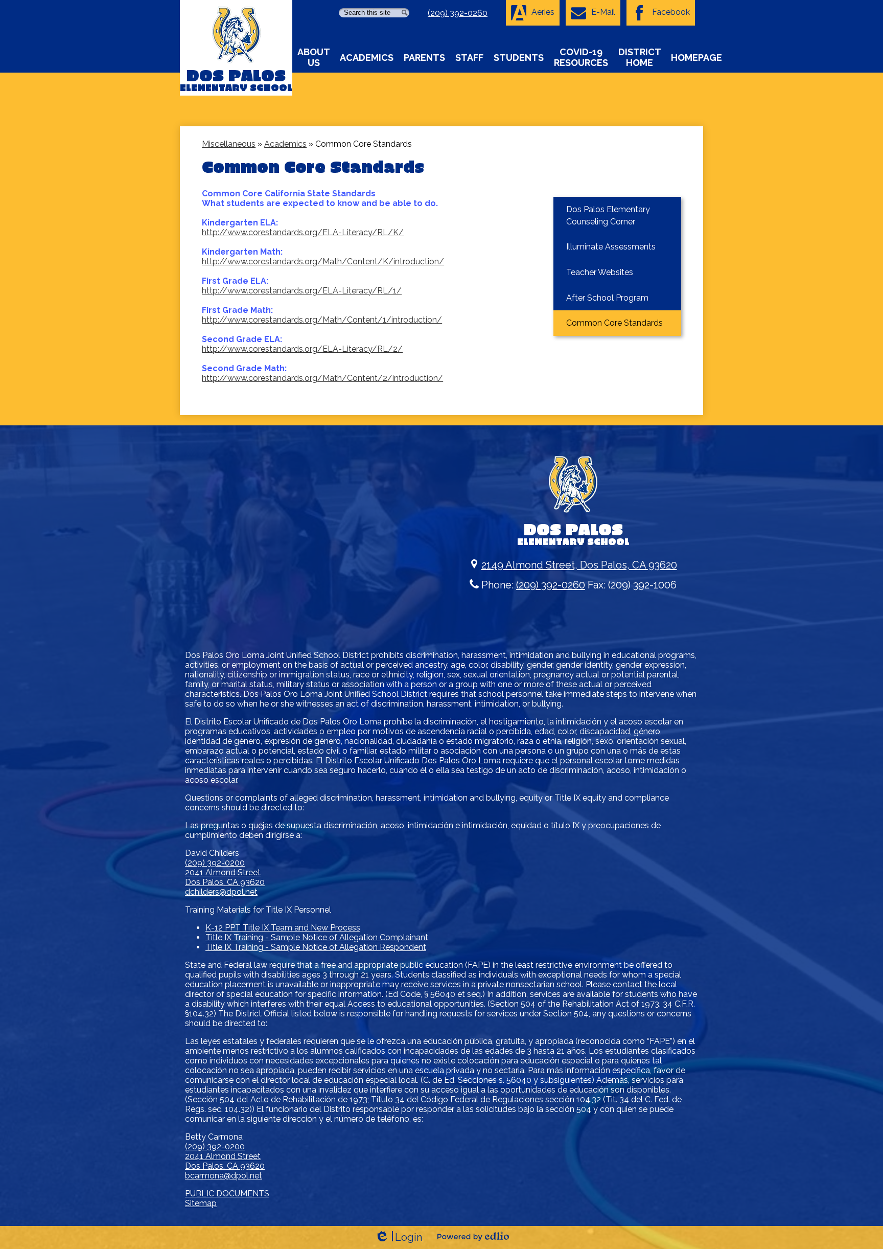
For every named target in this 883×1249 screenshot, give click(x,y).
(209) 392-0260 (457, 13)
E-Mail (603, 12)
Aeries (542, 12)
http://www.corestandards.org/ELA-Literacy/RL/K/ (303, 232)
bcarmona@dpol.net (223, 1175)
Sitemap (201, 1203)
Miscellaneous (228, 144)
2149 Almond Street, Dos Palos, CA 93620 (579, 565)
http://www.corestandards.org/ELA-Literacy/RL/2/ (302, 349)
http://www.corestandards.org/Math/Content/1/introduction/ (322, 320)
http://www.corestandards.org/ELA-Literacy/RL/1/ (302, 291)
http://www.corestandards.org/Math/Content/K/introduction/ (323, 261)
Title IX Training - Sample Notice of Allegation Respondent (315, 947)
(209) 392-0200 (215, 863)
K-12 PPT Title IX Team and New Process (282, 928)
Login (398, 1237)
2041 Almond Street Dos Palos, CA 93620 (225, 877)
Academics (285, 144)
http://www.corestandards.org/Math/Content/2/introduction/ (322, 378)
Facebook (671, 12)
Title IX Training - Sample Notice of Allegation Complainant (316, 937)
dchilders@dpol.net (221, 892)
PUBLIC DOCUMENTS (227, 1193)
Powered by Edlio (473, 1236)
